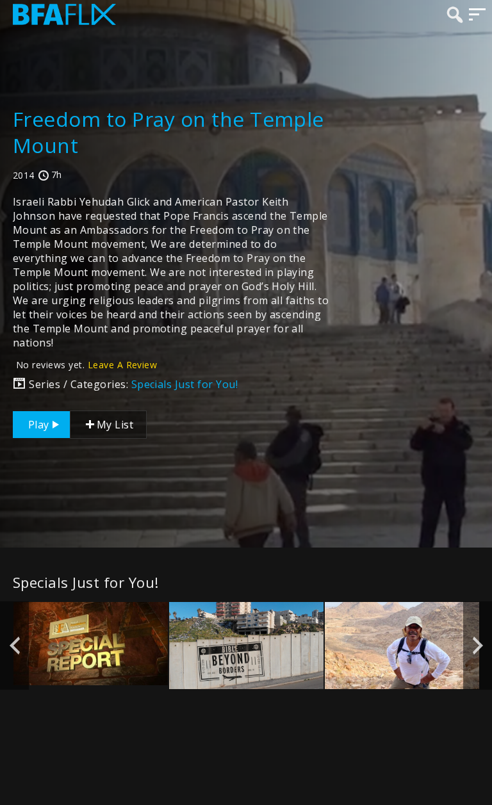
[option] (90, 643)
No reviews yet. (86, 365)
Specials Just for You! (184, 384)
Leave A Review (123, 365)
